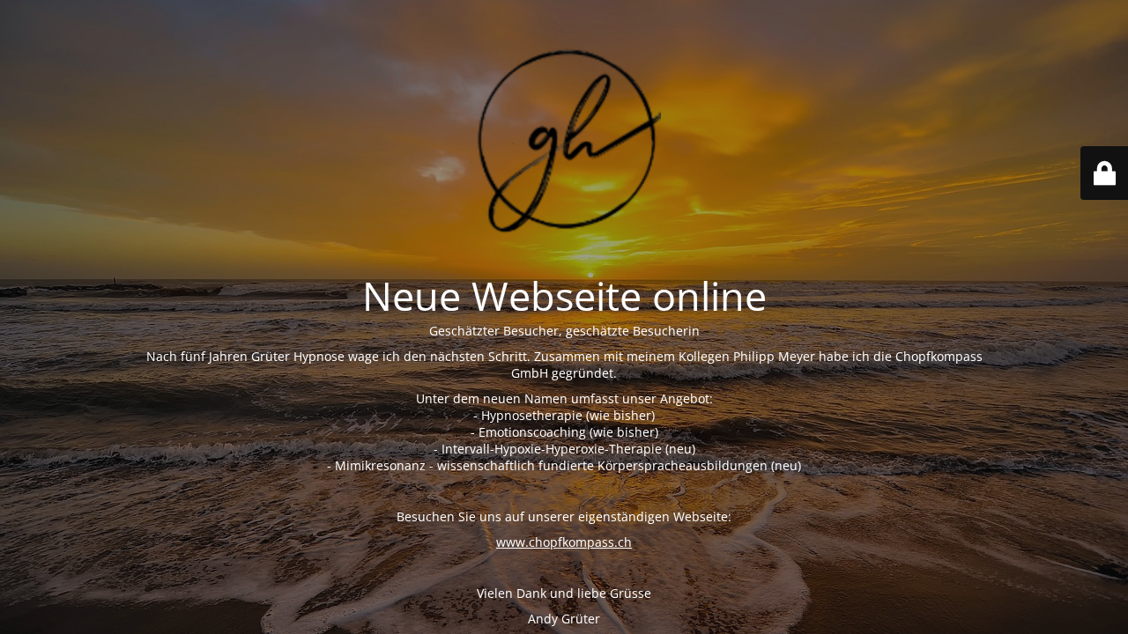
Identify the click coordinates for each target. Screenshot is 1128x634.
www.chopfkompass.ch (564, 542)
